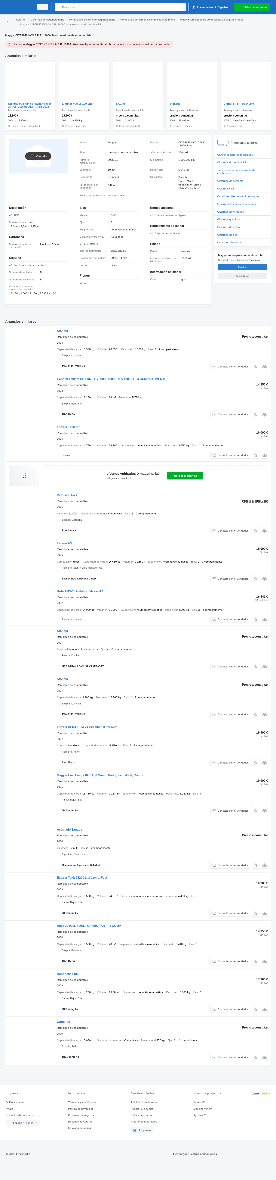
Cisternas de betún (228, 227)
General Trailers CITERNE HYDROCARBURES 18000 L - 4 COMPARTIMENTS (111, 379)
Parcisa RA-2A (67, 495)
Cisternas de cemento (230, 180)
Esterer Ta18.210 (69, 427)
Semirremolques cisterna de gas (236, 203)
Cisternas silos (226, 188)
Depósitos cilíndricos (229, 242)
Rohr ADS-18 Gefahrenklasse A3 (80, 591)
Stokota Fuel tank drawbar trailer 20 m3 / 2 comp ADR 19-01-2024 (29, 105)
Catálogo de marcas (80, 1127)
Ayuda (9, 1108)
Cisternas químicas (228, 219)
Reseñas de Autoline (80, 1121)
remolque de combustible (123, 152)
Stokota (175, 103)
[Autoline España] (19, 7)
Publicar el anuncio (185, 475)
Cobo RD (63, 1021)
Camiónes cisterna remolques (235, 154)
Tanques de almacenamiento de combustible (236, 172)
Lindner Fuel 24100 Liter (78, 103)
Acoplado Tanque (69, 829)
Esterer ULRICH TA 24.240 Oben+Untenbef (87, 727)
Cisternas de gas (227, 234)
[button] (255, 366)
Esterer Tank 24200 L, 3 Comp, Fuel (82, 877)
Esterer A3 (64, 543)
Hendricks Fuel (67, 974)
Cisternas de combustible (232, 162)
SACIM (120, 103)
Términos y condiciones (82, 1102)
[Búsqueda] (59, 7)
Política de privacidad (81, 1108)
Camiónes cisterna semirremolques (238, 196)
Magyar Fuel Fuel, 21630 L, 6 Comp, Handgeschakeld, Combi (100, 775)
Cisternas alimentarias (230, 211)
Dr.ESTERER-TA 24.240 (238, 103)
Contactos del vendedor (20, 1115)
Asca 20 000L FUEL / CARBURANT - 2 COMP (89, 925)
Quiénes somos (15, 1102)
